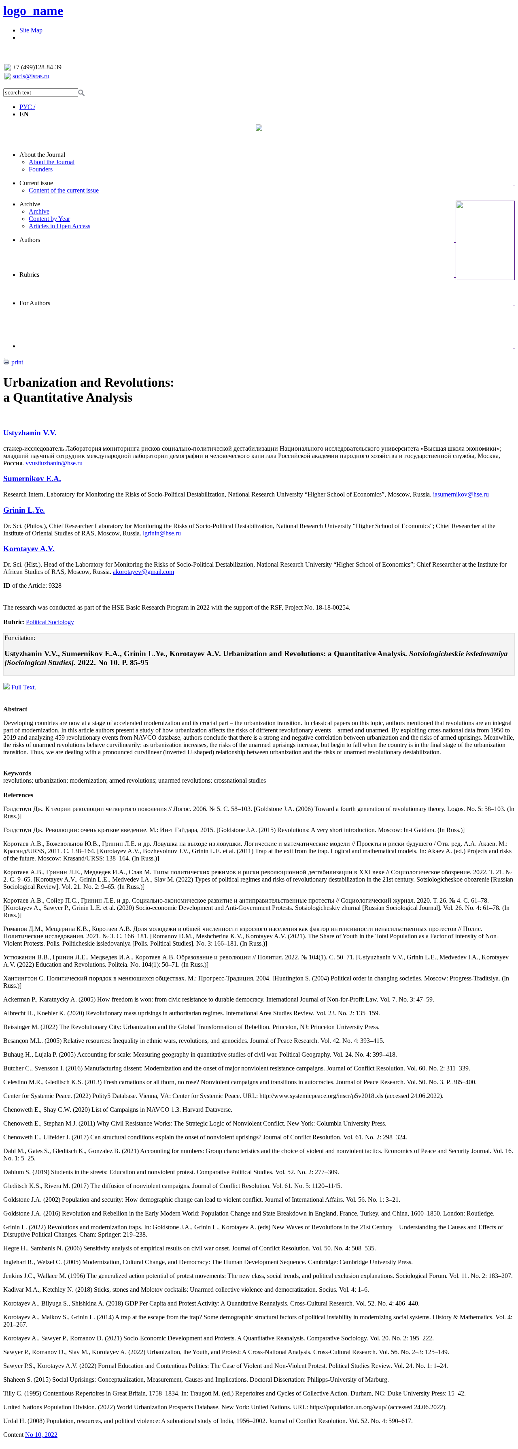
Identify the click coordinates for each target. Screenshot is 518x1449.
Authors (29, 239)
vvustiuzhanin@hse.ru (54, 463)
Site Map (30, 30)
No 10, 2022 (41, 1434)
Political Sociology (50, 622)
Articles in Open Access (59, 226)
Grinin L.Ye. (24, 510)
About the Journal (42, 154)
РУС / (27, 106)
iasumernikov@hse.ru (461, 494)
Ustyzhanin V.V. (30, 432)
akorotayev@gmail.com (143, 571)
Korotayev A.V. (29, 548)
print (16, 362)
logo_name (33, 10)
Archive (29, 204)
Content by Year (49, 218)
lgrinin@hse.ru (162, 533)
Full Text (22, 687)
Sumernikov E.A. (32, 478)
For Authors (34, 303)
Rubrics (29, 274)
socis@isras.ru (31, 76)
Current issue (36, 183)
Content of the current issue (64, 190)
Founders (41, 169)
